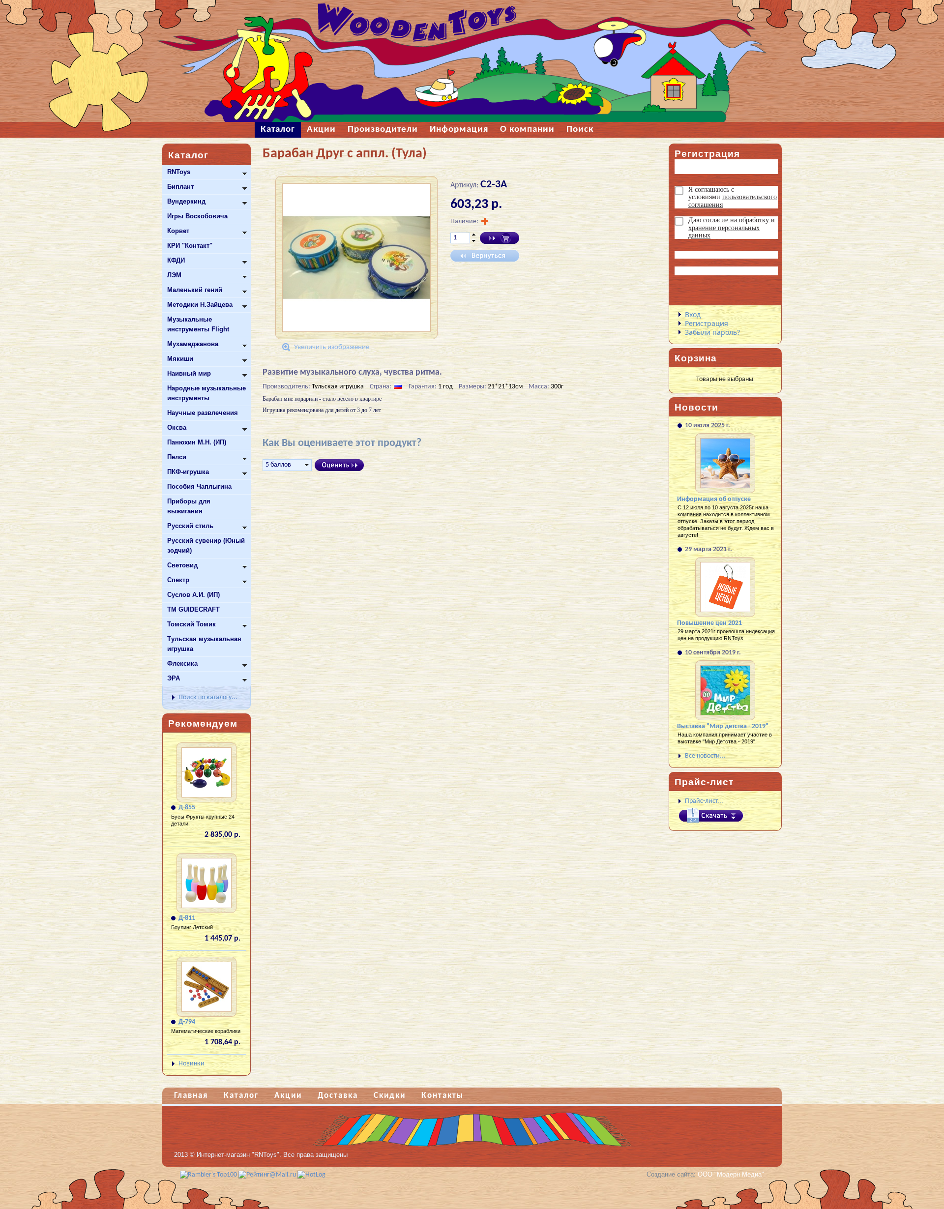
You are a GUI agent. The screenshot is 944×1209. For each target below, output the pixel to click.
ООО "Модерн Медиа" (731, 1174)
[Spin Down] (473, 241)
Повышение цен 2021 (709, 623)
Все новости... (705, 756)
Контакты (442, 1095)
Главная (191, 1095)
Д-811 (186, 918)
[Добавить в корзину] (499, 238)
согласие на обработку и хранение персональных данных (731, 227)
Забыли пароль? (712, 332)
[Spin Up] (473, 234)
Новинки (191, 1063)
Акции (288, 1095)
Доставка (338, 1095)
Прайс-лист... (704, 801)
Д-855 (186, 807)
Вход (693, 314)
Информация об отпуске (714, 499)
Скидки (390, 1095)
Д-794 (186, 1022)
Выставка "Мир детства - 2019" (722, 726)
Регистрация (706, 323)
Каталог (241, 1095)
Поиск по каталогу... (207, 697)
